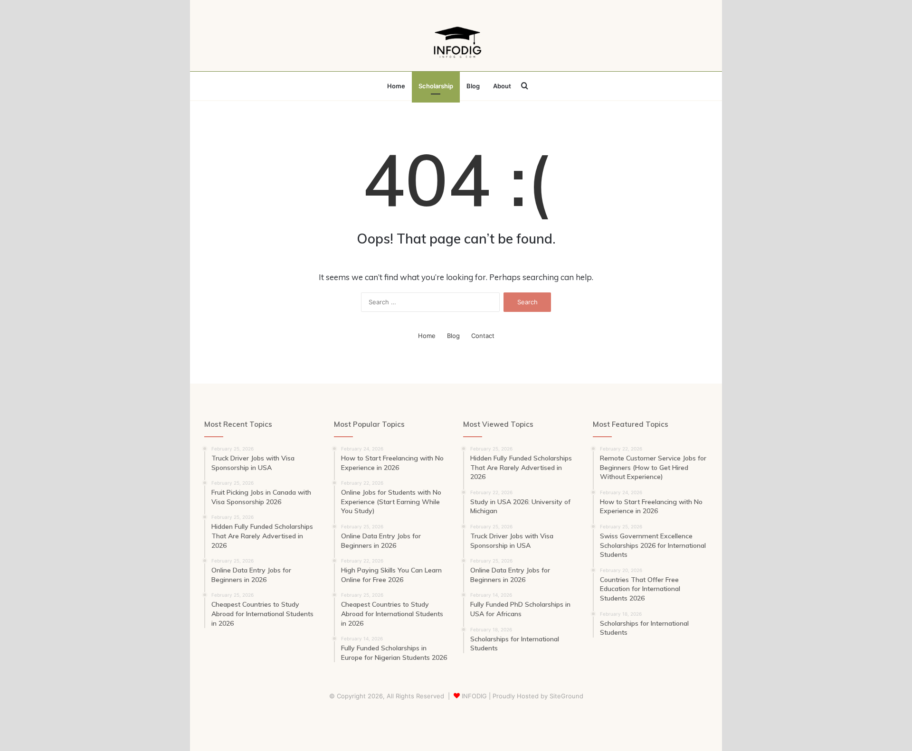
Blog (473, 86)
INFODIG (474, 696)
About (502, 86)
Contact (482, 335)
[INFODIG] (456, 40)
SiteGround (566, 696)
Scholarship (435, 86)
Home (396, 86)
